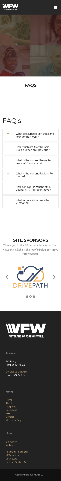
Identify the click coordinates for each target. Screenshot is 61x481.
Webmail (10, 445)
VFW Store (11, 458)
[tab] (30, 135)
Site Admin (11, 441)
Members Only (13, 420)
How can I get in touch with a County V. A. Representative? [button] (33, 188)
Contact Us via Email (16, 371)
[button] (30, 162)
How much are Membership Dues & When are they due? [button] (33, 148)
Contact (10, 417)
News (9, 413)
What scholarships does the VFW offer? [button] (32, 202)
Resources (11, 410)
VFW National (13, 455)
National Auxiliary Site (17, 462)
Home (9, 400)
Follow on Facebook (16, 452)
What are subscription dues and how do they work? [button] (35, 135)
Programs (11, 406)
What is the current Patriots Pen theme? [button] (35, 175)
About (9, 403)
